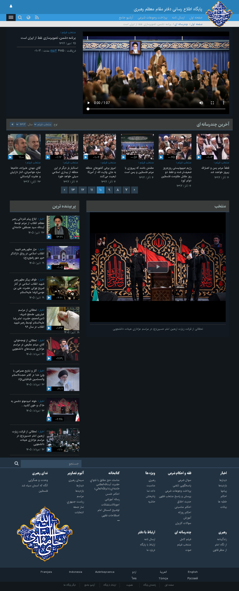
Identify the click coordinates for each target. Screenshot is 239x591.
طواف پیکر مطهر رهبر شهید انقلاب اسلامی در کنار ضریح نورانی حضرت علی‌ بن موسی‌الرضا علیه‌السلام (29, 285)
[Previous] (134, 189)
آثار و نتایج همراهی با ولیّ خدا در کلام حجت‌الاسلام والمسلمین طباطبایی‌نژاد (28, 375)
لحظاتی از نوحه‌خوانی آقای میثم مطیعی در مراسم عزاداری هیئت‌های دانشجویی (28, 344)
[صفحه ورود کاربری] (11, 6)
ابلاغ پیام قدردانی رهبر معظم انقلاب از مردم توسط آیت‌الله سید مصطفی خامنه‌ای (28, 223)
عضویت (129, 585)
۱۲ (82, 190)
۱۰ (100, 190)
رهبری (222, 532)
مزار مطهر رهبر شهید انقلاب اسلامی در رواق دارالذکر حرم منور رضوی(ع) (27, 253)
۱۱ (92, 190)
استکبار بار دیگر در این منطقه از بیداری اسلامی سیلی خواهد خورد (65, 172)
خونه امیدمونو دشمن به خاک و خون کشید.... (27, 403)
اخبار (41, 219)
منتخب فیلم (69, 32)
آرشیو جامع (126, 17)
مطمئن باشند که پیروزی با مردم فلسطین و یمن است (139, 170)
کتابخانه (114, 473)
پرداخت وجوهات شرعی (152, 17)
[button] (11, 17)
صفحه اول (195, 17)
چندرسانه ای (181, 24)
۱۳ (73, 190)
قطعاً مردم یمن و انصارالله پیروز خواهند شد (215, 170)
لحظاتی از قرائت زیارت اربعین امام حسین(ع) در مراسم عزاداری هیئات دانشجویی (28, 437)
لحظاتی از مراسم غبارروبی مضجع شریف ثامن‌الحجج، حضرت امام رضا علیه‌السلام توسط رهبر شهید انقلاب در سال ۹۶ (28, 318)
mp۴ (53, 51)
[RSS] (37, 17)
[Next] (64, 189)
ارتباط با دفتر (146, 532)
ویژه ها (150, 473)
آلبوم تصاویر (75, 473)
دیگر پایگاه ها (69, 585)
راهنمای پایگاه (149, 585)
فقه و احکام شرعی (179, 473)
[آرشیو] (102, 521)
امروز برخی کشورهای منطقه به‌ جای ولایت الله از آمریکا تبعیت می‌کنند (101, 172)
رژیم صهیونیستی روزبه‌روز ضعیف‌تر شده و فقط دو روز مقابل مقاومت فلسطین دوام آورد (176, 174)
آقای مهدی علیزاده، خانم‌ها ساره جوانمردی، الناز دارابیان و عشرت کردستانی (25, 172)
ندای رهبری (40, 473)
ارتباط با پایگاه (109, 585)
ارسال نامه (178, 17)
